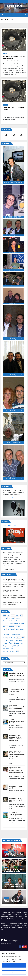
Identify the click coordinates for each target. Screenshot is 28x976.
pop (23, 637)
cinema (18, 618)
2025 (21, 615)
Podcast (12, 637)
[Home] (2, 14)
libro (4, 632)
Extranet (21, 623)
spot (22, 643)
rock (10, 643)
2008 (4, 615)
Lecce (22, 629)
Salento (16, 643)
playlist (5, 637)
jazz (17, 629)
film (4, 629)
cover (13, 621)
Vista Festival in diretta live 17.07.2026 (13, 855)
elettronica (14, 623)
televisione (6, 648)
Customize (14, 969)
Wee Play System (8, 651)
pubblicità (5, 640)
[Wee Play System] (14, 535)
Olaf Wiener (6, 579)
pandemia (6, 634)
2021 (13, 615)
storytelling (6, 646)
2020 (8, 615)
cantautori (11, 618)
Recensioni (6, 882)
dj (17, 621)
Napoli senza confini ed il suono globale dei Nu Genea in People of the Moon (13, 887)
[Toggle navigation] (14, 14)
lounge (14, 632)
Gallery (5, 867)
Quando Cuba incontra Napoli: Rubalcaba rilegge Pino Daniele (13, 902)
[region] (14, 963)
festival (5, 626)
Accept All (14, 965)
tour (12, 648)
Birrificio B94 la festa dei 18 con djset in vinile (14, 870)
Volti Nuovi (5, 53)
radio (11, 640)
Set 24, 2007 (7, 111)
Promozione (5, 104)
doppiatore (6, 623)
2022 (17, 615)
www (17, 651)
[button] (25, 14)
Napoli (19, 632)
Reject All (14, 972)
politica (18, 637)
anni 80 (5, 618)
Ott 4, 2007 (6, 60)
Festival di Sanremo (15, 626)
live (9, 632)
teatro (19, 646)
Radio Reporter (19, 640)
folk (8, 629)
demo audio (11, 498)
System (13, 646)
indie (12, 629)
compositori (6, 621)
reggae (5, 643)
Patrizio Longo (14, 5)
